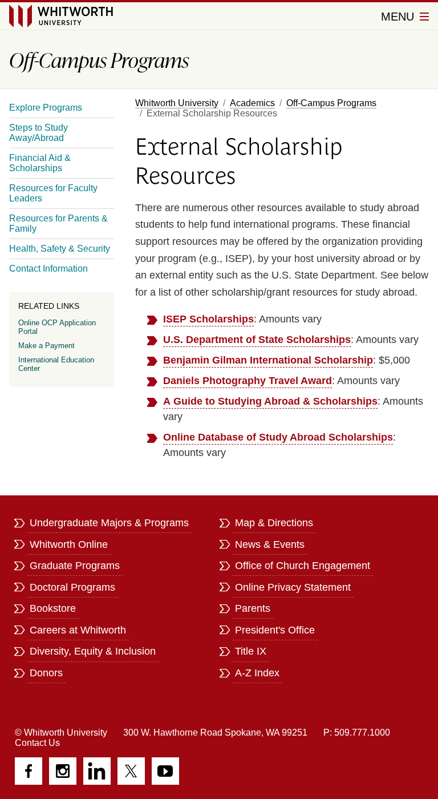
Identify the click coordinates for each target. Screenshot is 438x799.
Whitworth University (176, 103)
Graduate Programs (75, 565)
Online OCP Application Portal (57, 327)
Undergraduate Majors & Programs (109, 522)
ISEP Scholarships (208, 319)
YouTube (165, 771)
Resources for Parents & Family (58, 223)
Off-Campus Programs (331, 103)
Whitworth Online (69, 544)
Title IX (250, 651)
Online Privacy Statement (293, 587)
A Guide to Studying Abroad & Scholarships (270, 401)
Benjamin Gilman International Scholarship (268, 360)
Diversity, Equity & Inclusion (93, 651)
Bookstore (53, 608)
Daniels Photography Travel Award (247, 380)
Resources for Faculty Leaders (53, 193)
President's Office (275, 630)
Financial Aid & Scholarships (40, 163)
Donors (46, 673)
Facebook (28, 771)
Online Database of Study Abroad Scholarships (278, 437)
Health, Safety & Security (59, 248)
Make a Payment (46, 345)
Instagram (62, 771)
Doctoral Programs (72, 587)
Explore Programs (45, 107)
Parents (252, 608)
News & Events (270, 544)
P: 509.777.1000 (356, 732)
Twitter (131, 771)
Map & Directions (274, 522)
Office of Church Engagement (302, 565)
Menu (399, 16)
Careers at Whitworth (78, 630)
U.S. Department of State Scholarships (257, 339)
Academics (252, 103)
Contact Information (48, 268)
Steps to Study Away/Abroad (38, 133)
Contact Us (37, 743)
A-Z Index (257, 673)
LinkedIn (97, 771)
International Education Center (56, 364)
